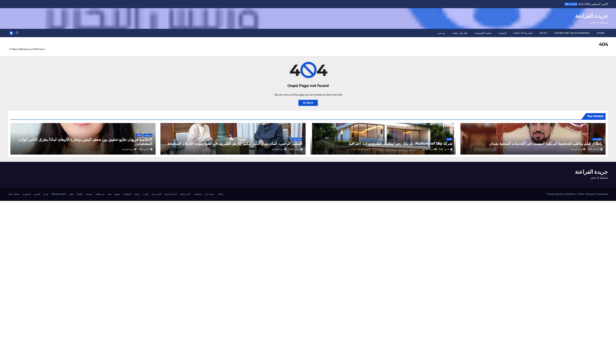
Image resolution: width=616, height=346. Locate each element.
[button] (17, 33)
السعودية (27, 194)
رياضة (137, 194)
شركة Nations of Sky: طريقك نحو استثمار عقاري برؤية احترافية (400, 143)
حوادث (146, 194)
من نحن (441, 33)
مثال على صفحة (460, 33)
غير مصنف (147, 135)
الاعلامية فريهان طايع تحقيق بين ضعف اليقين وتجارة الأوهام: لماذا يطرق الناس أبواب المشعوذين (85, 141)
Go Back (308, 102)
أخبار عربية (157, 194)
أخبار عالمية (185, 194)
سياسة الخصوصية (483, 33)
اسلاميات (198, 194)
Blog (543, 33)
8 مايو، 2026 (444, 149)
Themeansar (602, 194)
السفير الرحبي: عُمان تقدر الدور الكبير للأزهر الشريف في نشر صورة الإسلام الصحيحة (234, 143)
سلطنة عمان (597, 139)
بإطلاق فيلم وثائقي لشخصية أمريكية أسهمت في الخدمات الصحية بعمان (545, 143)
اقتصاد (449, 139)
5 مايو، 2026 (294, 149)
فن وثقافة (99, 194)
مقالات (139, 135)
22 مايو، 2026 (593, 149)
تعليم (71, 194)
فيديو (46, 194)
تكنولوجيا (127, 194)
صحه (109, 194)
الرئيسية (502, 33)
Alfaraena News (58, 194)
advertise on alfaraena (572, 33)
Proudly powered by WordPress (562, 194)
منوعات (89, 194)
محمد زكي (209, 194)
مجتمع (117, 194)
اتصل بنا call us (523, 33)
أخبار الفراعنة (171, 194)
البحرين (37, 194)
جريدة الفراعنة (591, 15)
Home (600, 33)
